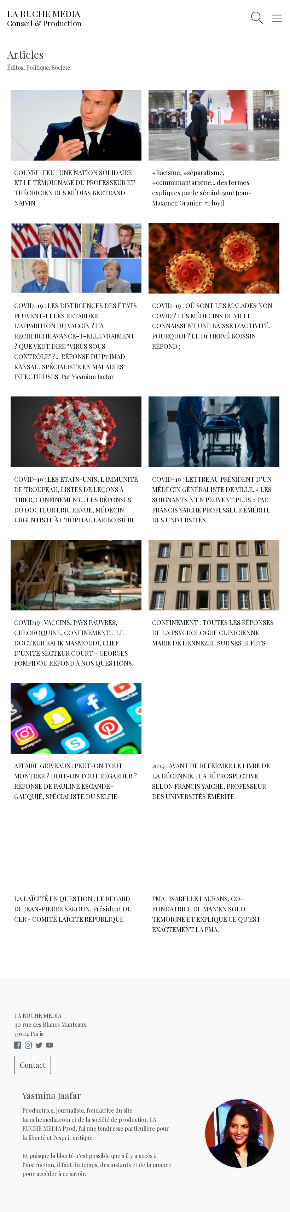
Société (61, 67)
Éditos (15, 67)
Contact (32, 1064)
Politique (37, 67)
